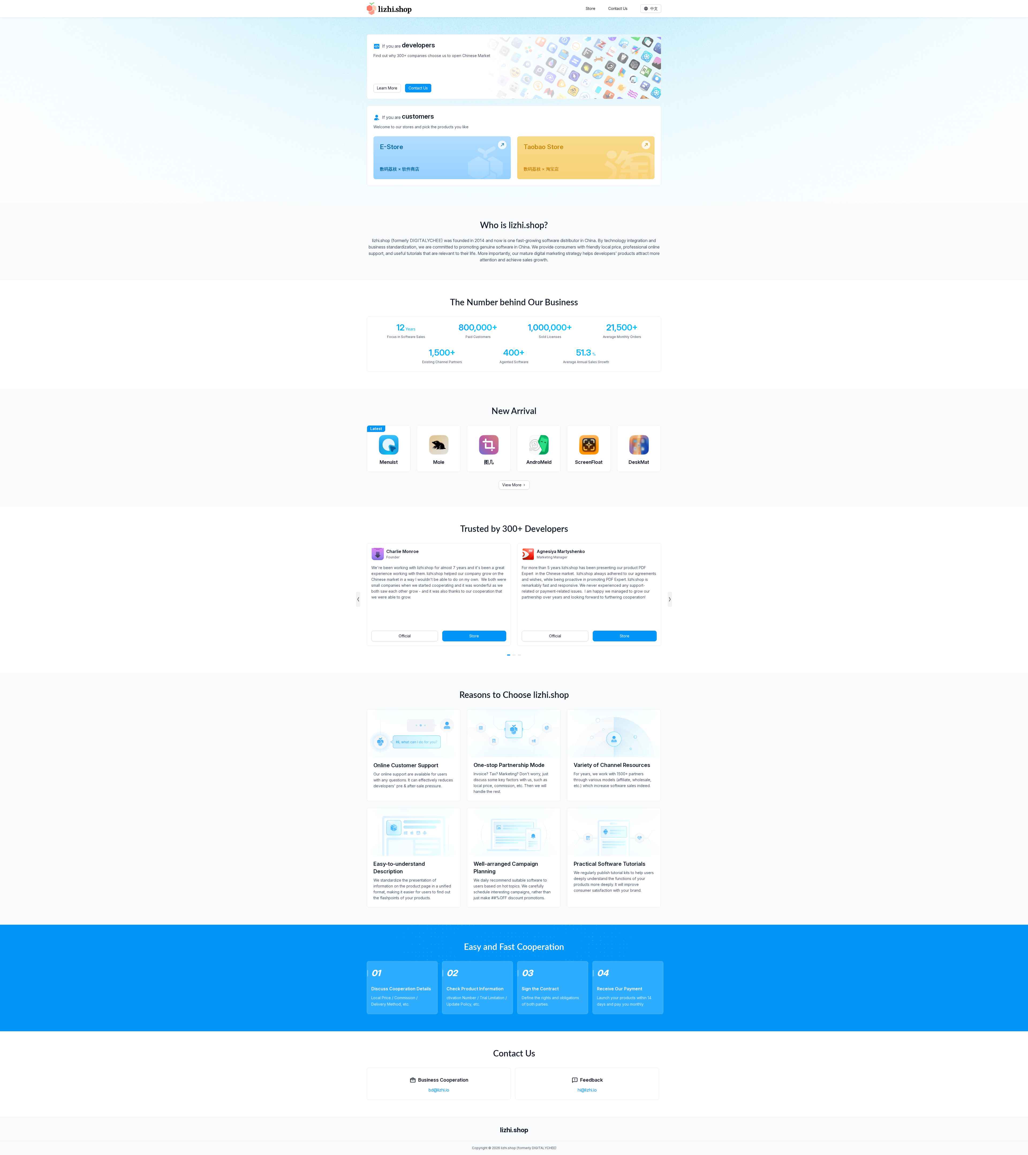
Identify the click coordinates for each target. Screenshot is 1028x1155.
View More (511, 485)
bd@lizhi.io (439, 1090)
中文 (654, 8)
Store (590, 8)
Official (405, 636)
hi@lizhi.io (587, 1090)
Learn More (387, 88)
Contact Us (618, 8)
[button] (358, 599)
